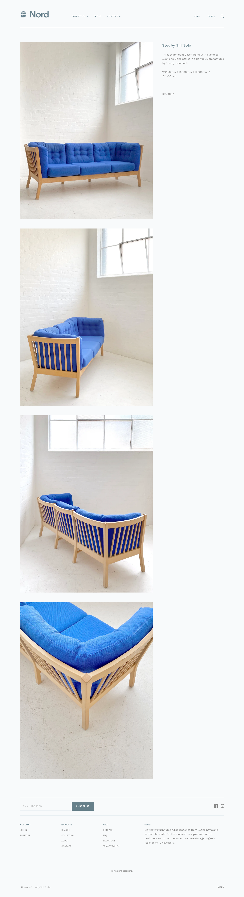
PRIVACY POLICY (111, 846)
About (98, 16)
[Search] (222, 17)
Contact (112, 16)
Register (25, 835)
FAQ (105, 835)
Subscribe (82, 806)
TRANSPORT (109, 840)
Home (24, 887)
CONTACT (108, 830)
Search (65, 830)
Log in (23, 830)
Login (197, 16)
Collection (79, 16)
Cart (212, 16)
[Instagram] (222, 806)
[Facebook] (216, 806)
